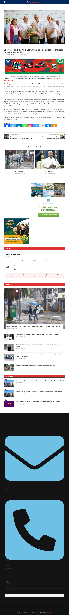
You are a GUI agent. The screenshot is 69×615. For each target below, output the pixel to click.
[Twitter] (13, 125)
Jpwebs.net (49, 612)
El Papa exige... (49, 171)
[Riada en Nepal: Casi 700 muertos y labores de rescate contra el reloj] (9, 367)
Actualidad (6, 47)
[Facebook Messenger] (48, 125)
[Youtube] (40, 606)
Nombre (7, 581)
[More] (54, 125)
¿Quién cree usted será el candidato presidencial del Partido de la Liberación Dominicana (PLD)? (38, 402)
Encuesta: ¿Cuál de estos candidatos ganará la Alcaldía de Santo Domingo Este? (39, 391)
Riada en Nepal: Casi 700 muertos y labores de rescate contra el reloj (35, 365)
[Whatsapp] (25, 125)
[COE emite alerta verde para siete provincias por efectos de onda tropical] (19, 159)
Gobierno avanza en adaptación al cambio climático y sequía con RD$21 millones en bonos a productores (40, 355)
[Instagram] (30, 125)
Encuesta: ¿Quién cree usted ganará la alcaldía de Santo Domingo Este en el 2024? (40, 381)
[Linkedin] (19, 125)
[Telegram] (36, 125)
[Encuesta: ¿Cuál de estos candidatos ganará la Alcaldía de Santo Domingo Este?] (9, 393)
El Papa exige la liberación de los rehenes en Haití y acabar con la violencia (37, 334)
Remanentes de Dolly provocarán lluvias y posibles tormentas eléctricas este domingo (38, 345)
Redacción (11, 54)
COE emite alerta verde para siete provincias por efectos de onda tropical (33, 326)
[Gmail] (42, 125)
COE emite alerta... (19, 171)
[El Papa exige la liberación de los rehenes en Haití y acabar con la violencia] (49, 159)
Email (6, 587)
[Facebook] (7, 125)
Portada (13, 47)
